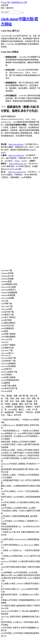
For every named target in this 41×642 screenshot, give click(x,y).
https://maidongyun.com (17, 164)
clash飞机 (23, 2)
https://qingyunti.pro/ (16, 144)
